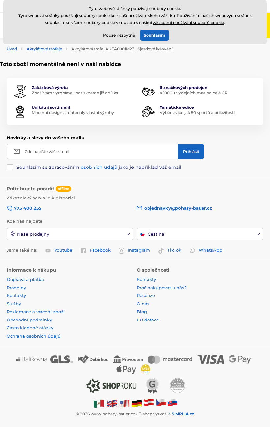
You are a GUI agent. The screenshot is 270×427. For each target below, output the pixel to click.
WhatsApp (210, 250)
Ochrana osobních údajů (34, 336)
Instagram (139, 250)
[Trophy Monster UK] (112, 403)
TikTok (174, 250)
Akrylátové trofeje (44, 48)
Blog (142, 311)
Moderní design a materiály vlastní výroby (73, 112)
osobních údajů (99, 167)
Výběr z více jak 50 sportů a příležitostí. (198, 112)
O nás (143, 303)
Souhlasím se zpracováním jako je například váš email (98, 167)
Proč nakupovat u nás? (162, 287)
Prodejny (16, 287)
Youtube (63, 250)
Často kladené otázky (30, 327)
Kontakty (16, 295)
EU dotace (148, 319)
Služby (14, 303)
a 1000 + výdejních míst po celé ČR (194, 92)
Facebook (100, 250)
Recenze (146, 295)
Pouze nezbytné (119, 35)
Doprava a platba (25, 279)
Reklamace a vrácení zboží (36, 311)
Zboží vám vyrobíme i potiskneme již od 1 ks (75, 92)
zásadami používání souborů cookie (188, 22)
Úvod (12, 48)
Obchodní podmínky (29, 319)
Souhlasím (154, 35)
